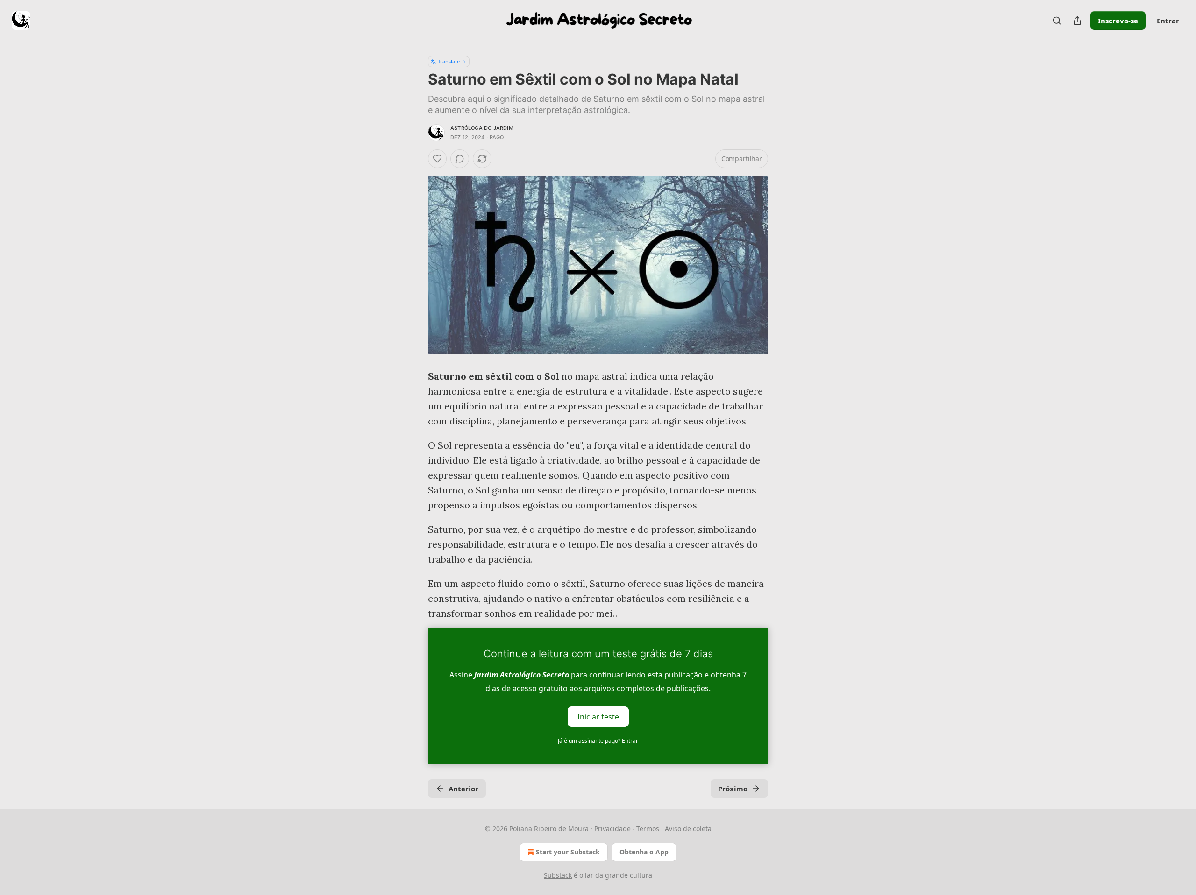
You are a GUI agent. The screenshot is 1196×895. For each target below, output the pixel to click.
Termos (647, 828)
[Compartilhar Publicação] (1077, 20)
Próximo (733, 788)
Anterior (463, 788)
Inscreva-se (1118, 20)
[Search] (1056, 20)
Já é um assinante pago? (598, 741)
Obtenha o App (644, 851)
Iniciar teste (598, 717)
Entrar (1168, 20)
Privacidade (612, 828)
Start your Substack (568, 851)
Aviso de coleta (688, 828)
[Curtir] (437, 158)
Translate (449, 61)
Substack (558, 875)
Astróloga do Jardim (481, 128)
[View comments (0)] (459, 158)
